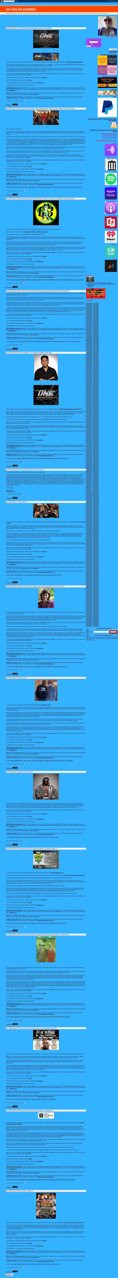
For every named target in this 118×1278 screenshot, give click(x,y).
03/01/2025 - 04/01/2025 (92, 604)
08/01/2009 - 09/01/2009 (92, 362)
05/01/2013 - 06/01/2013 (92, 420)
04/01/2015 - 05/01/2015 (92, 450)
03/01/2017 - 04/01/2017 (92, 480)
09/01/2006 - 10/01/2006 (92, 317)
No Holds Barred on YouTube (109, 138)
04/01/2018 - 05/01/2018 (92, 496)
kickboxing (39, 279)
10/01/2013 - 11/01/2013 (92, 427)
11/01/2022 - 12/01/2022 (92, 567)
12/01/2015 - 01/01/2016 (92, 460)
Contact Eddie (113, 51)
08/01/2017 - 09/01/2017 (92, 486)
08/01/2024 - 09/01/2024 (92, 595)
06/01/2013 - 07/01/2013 (92, 422)
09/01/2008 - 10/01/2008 (92, 348)
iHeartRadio (113, 230)
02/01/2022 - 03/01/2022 (92, 556)
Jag (24, 575)
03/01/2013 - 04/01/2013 (92, 418)
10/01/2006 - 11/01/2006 (92, 318)
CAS (18, 1179)
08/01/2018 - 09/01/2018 (92, 502)
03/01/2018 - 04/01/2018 (92, 495)
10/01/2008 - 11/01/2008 (92, 349)
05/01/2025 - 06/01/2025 (92, 606)
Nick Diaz (54, 341)
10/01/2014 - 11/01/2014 (92, 442)
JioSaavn (114, 244)
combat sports (18, 1016)
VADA (56, 1179)
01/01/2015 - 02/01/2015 (92, 446)
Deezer (115, 259)
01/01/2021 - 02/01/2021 (92, 539)
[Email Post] (25, 100)
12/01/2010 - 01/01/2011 (92, 383)
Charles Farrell (18, 1099)
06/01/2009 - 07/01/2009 (92, 360)
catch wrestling (14, 923)
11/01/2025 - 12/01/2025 (92, 614)
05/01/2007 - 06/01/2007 (92, 327)
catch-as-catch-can (23, 923)
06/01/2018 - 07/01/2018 (92, 499)
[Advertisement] (46, 19)
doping (20, 341)
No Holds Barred (63, 187)
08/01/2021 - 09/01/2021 (92, 548)
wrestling (81, 279)
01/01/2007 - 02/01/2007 (92, 322)
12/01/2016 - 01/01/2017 (92, 476)
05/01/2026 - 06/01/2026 (92, 622)
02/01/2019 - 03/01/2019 (92, 509)
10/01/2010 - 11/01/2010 (92, 380)
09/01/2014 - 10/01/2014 (92, 441)
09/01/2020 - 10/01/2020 (92, 534)
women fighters (57, 575)
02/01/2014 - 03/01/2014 (92, 432)
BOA (11, 1179)
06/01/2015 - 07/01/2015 (92, 453)
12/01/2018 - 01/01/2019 (92, 507)
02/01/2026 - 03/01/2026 (92, 618)
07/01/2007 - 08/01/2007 (92, 330)
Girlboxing (114, 89)
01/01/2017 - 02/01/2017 (92, 477)
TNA (66, 760)
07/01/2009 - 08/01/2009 (92, 361)
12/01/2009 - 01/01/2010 (92, 367)
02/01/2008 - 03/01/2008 (92, 339)
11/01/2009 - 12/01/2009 (92, 366)
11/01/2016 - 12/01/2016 (92, 475)
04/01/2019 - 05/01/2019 (92, 512)
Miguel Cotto (44, 1099)
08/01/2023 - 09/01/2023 (92, 579)
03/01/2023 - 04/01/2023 (92, 573)
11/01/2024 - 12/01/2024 (92, 598)
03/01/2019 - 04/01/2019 (92, 511)
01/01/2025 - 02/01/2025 (92, 601)
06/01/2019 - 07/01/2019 (92, 515)
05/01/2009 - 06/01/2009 (92, 358)
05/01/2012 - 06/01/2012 (92, 405)
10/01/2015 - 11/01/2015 (92, 458)
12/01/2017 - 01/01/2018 (92, 491)
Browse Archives (99, 635)
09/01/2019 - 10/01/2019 (92, 518)
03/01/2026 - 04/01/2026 (92, 619)
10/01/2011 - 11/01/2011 (92, 396)
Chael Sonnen (14, 341)
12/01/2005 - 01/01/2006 (92, 305)
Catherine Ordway (19, 666)
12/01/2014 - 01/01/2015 (92, 445)
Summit (61, 458)
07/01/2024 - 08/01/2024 (92, 593)
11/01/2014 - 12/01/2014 (92, 444)
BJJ (11, 279)
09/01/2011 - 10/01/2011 (92, 395)
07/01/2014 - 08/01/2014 (92, 438)
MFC (45, 1264)
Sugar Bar (62, 760)
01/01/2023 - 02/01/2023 (92, 570)
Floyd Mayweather (35, 1099)
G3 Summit (28, 279)
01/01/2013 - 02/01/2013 (92, 415)
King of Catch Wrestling (51, 923)
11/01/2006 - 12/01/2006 (92, 320)
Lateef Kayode (48, 187)
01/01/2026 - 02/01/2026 (92, 616)
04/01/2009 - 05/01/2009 (92, 357)
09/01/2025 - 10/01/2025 (92, 611)
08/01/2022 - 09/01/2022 (92, 564)
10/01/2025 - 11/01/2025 (92, 613)
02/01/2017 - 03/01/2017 (92, 478)
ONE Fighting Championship (46, 458)
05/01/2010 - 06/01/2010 (92, 374)
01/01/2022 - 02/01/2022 (92, 555)
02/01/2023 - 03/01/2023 (92, 571)
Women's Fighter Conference (70, 279)
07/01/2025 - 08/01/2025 (92, 609)
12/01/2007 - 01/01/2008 (92, 336)
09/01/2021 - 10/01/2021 (92, 549)
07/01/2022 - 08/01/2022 (92, 562)
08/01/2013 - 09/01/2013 (92, 424)
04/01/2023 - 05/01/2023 (92, 574)
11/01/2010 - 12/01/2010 (92, 382)
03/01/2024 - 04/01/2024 (92, 588)
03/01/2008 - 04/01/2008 (92, 340)
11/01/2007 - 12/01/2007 (92, 335)
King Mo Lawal (35, 760)
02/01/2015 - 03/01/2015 (92, 447)
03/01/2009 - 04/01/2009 (92, 356)
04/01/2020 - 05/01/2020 (92, 527)
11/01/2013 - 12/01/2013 (92, 428)
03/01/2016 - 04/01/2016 (92, 464)
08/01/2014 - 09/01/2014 (92, 440)
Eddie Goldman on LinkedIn (110, 137)
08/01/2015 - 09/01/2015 (92, 455)
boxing (20, 187)
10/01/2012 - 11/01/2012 (92, 411)
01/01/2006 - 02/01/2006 (92, 307)
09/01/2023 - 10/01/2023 (92, 580)
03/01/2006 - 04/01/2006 (92, 309)
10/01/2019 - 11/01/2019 (92, 520)
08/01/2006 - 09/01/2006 (92, 316)
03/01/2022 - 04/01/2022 (92, 557)
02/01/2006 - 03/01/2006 (92, 308)
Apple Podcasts (112, 201)
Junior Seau (46, 1016)
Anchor (115, 143)
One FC (36, 458)
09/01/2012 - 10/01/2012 (92, 410)
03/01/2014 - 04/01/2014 (92, 433)
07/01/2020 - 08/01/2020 (92, 531)
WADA (78, 341)
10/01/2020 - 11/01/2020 (92, 535)
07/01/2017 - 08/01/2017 (92, 485)
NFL (54, 1016)
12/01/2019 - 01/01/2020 (92, 522)
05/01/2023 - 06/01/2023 (92, 575)
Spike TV (57, 760)
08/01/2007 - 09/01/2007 (92, 331)
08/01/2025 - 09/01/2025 (92, 610)
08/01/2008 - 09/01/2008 (92, 347)
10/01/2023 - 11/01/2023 (92, 582)
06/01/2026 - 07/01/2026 (92, 623)
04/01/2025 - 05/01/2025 (92, 605)
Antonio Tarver (14, 187)
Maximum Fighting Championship (35, 1264)
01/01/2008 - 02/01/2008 (92, 338)
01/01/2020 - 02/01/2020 (92, 524)
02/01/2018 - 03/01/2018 (92, 494)
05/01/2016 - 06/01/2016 (92, 467)
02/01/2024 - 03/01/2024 (92, 587)
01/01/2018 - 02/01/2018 (92, 493)
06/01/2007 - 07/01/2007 (92, 329)
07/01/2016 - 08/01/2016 (92, 469)
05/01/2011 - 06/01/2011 (92, 389)
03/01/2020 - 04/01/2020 (92, 526)
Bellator (12, 575)
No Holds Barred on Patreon (109, 54)
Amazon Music (113, 186)
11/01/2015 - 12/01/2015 (92, 459)
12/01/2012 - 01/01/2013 (92, 414)
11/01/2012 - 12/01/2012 (92, 413)
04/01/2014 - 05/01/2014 (92, 435)
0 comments (9, 105)
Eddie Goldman (32, 187)
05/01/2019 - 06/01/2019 (92, 513)
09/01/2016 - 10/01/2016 (92, 472)
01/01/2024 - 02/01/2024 (92, 585)
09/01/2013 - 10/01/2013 (92, 425)
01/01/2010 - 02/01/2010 (92, 369)
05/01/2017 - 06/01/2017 (92, 482)
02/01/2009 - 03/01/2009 (92, 355)
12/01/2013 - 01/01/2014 (92, 429)
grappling (34, 279)
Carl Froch (25, 187)
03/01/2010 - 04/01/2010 (92, 371)
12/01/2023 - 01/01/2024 (92, 584)
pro (53, 760)
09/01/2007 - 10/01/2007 (92, 333)
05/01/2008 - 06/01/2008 (92, 343)
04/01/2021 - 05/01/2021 (92, 543)
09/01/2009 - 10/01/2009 (92, 364)
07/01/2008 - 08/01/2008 (92, 345)
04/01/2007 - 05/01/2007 (92, 326)
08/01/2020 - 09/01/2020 (92, 533)
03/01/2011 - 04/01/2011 (92, 387)
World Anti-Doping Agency (68, 1179)
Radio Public (113, 215)
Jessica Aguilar (29, 575)
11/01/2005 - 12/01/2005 (92, 304)
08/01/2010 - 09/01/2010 (92, 378)
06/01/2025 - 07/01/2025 (92, 607)
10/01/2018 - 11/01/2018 (92, 504)
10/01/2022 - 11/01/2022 (92, 566)
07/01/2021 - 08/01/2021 (92, 547)
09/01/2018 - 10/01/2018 (92, 503)
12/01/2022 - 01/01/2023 (92, 569)
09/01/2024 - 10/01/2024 (92, 596)
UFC (68, 341)
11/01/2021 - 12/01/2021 (92, 552)
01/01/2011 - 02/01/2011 (92, 384)
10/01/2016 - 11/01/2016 (92, 473)
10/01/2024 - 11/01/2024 (92, 597)
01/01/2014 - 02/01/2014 (92, 431)
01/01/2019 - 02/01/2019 (92, 508)
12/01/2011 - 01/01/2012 (92, 398)
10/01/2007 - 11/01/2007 (92, 334)
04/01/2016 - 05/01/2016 (92, 465)
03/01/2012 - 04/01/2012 (92, 402)
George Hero (34, 1016)
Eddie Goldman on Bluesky (110, 135)
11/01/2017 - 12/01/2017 (92, 490)
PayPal (115, 97)
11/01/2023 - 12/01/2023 (92, 583)
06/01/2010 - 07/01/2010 (92, 375)
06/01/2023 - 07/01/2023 (92, 576)
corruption (26, 666)
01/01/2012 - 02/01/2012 (92, 400)
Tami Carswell (58, 279)
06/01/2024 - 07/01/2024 (92, 592)
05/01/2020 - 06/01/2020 (92, 529)
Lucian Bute (55, 187)
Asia (11, 458)
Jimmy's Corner (27, 760)
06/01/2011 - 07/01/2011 (92, 391)
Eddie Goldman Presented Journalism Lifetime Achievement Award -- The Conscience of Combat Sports (100, 283)
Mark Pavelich (22, 1264)
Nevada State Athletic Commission (43, 341)
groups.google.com (108, 635)
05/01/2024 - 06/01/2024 (92, 591)
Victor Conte (73, 341)
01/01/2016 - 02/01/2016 (92, 462)
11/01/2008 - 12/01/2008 (92, 351)
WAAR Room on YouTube (110, 76)
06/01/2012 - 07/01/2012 (92, 406)
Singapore (56, 458)
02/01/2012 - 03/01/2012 (92, 401)
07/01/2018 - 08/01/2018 (92, 500)
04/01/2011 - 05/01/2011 (92, 388)
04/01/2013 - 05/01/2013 (92, 419)
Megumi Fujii (37, 575)
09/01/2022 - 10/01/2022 (92, 565)
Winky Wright (78, 187)
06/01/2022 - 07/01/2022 (92, 561)
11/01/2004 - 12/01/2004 (92, 303)
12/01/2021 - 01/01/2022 (92, 553)
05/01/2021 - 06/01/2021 (92, 544)
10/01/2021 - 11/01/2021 (92, 551)
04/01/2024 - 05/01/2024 (92, 589)
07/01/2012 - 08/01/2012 (92, 407)
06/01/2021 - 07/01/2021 (92, 545)
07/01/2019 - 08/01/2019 (92, 516)
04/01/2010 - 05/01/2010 (92, 373)
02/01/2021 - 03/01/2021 (92, 540)
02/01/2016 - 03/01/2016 (92, 463)
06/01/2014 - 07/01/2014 (92, 437)
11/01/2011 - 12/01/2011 (92, 397)
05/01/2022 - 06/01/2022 (92, 560)
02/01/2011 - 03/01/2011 (92, 385)
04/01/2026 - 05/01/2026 (92, 620)
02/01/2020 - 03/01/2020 (92, 525)
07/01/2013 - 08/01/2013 (92, 423)
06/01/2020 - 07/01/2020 (92, 530)
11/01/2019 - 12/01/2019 (92, 521)
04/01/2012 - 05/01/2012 (92, 404)
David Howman (24, 1179)
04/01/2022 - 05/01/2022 (92, 558)
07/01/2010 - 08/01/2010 (92, 376)
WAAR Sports (91, 285)
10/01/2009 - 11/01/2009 (92, 365)
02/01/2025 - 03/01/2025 (92, 602)
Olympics (61, 666)
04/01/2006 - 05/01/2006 (92, 311)
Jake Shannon (41, 923)
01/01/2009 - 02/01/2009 (92, 353)
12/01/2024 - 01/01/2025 (92, 600)
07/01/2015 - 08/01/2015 (92, 454)
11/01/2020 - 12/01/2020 (92, 536)
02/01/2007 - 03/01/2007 (92, 324)
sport (66, 666)
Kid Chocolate (40, 187)
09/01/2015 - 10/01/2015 (92, 456)
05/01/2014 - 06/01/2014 (92, 436)
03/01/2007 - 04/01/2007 (92, 325)
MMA (44, 279)
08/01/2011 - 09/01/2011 (92, 393)
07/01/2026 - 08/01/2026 (92, 624)
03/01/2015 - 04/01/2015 (92, 449)
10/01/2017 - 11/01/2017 (92, 489)
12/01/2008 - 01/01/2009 (92, 352)
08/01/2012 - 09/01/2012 (92, 409)
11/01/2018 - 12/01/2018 (92, 505)
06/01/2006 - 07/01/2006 (92, 313)
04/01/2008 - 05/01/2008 (92, 342)
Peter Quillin (71, 187)
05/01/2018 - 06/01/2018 (92, 498)
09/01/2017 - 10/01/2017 (92, 487)
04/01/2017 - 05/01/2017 (92, 481)
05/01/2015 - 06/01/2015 (92, 451)
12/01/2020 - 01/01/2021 (92, 538)
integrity (44, 666)
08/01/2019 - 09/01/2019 (92, 517)
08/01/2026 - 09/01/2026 (92, 625)
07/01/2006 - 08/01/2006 (92, 315)
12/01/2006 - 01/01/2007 (92, 321)
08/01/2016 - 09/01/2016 (92, 471)
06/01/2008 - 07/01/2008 (92, 344)
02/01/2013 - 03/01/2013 (92, 416)
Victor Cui (66, 458)
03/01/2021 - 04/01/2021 (92, 542)
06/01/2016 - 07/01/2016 (92, 468)
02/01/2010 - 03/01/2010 (92, 370)
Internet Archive (112, 157)
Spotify (115, 172)
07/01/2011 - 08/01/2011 (92, 392)
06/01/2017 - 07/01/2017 (92, 484)
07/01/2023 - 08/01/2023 (92, 578)
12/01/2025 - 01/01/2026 (92, 615)
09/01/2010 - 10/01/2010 (92, 379)
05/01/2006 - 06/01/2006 (92, 312)
